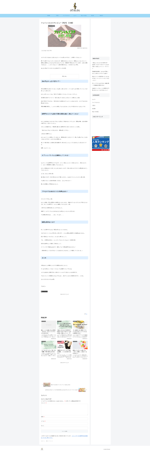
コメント (44, 403)
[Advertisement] (64, 303)
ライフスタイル (44, 291)
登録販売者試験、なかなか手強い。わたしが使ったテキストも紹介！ (100, 72)
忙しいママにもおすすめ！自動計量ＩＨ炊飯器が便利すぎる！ (100, 84)
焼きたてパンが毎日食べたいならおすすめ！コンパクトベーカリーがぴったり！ (100, 78)
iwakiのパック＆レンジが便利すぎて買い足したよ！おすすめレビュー (100, 89)
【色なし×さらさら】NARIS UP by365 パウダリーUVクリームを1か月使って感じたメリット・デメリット (100, 65)
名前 (42, 416)
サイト (42, 425)
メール (43, 421)
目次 (63, 76)
